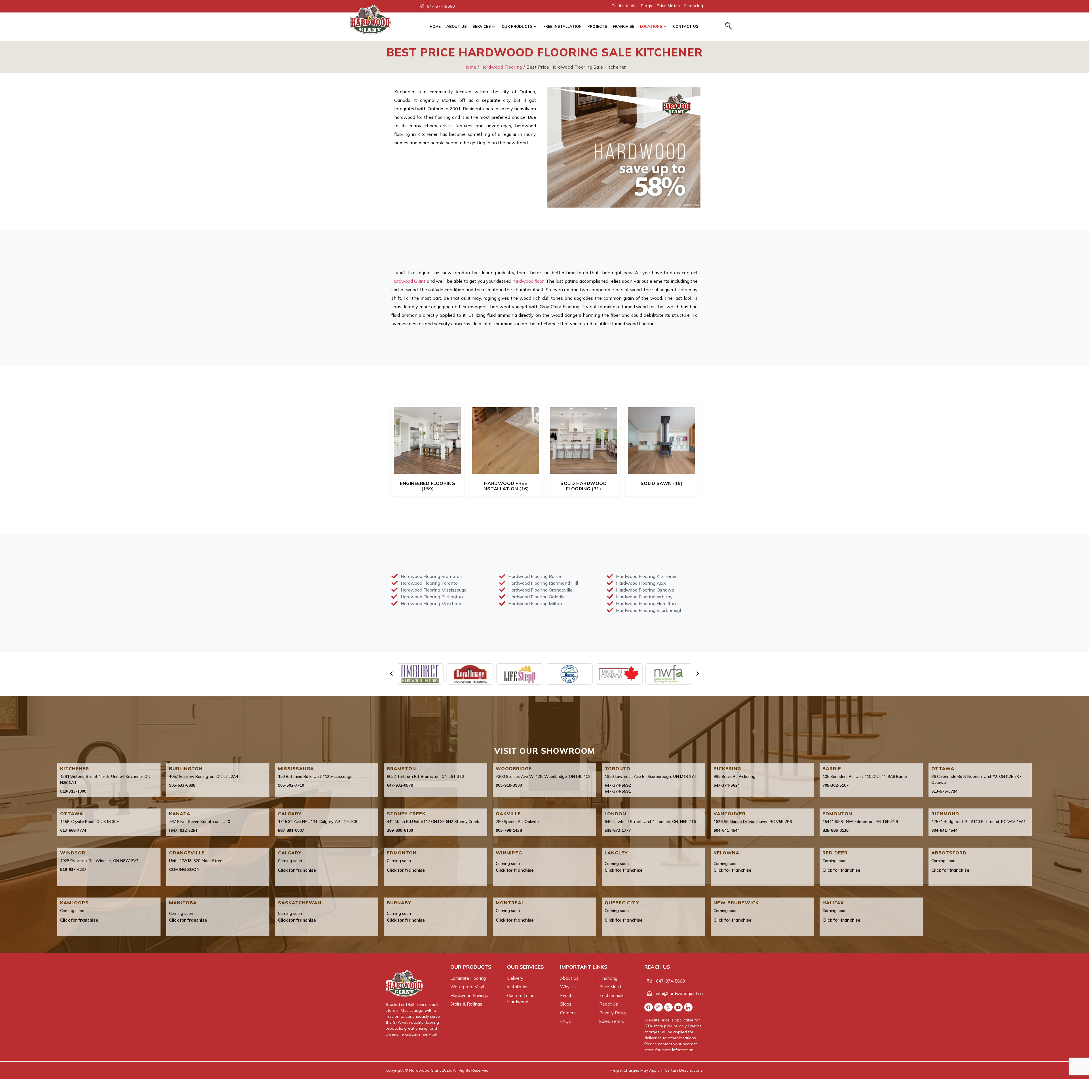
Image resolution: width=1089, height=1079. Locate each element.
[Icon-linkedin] (688, 1007)
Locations (651, 26)
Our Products (517, 26)
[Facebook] (648, 1007)
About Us (456, 26)
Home (435, 26)
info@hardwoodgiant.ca (679, 993)
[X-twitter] (668, 1007)
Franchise (623, 26)
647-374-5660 (670, 981)
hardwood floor (528, 281)
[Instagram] (658, 1007)
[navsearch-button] (728, 26)
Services (481, 26)
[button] (391, 674)
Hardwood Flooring (501, 67)
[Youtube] (678, 1007)
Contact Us (685, 26)
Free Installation (562, 26)
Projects (597, 26)
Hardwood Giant (408, 281)
